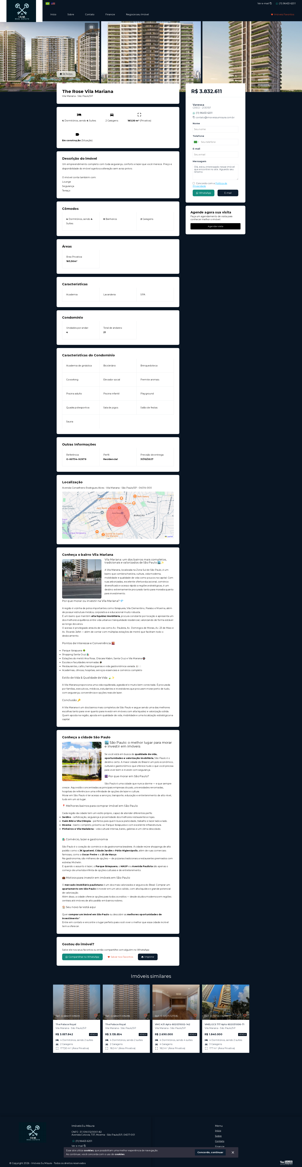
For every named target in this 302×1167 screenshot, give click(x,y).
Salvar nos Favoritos (122, 956)
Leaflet (170, 536)
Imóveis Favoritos (284, 14)
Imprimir (149, 956)
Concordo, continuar (210, 1152)
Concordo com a (210, 185)
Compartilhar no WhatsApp (84, 956)
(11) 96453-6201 (287, 3)
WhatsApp (205, 193)
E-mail (228, 193)
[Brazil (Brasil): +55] (196, 142)
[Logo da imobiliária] (21, 10)
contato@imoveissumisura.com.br (215, 117)
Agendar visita (215, 226)
